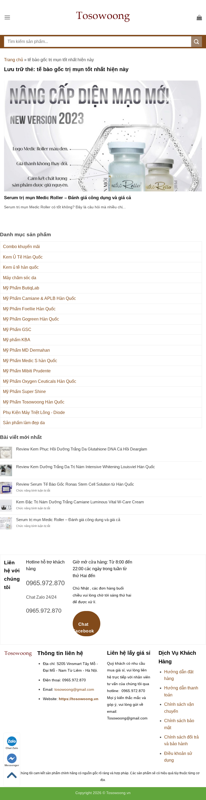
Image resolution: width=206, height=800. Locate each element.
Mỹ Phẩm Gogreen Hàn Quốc (31, 319)
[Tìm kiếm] (196, 41)
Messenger (12, 765)
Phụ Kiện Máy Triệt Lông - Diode (34, 412)
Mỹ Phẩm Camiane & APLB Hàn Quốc (39, 298)
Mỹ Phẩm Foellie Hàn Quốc (29, 309)
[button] (7, 17)
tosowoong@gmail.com (74, 690)
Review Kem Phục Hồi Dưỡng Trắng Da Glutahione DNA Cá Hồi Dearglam (81, 449)
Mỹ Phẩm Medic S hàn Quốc (30, 360)
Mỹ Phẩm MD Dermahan (26, 350)
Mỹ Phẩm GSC (17, 329)
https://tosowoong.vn (78, 699)
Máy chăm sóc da (19, 277)
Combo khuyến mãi (21, 246)
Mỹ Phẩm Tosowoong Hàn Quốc (33, 402)
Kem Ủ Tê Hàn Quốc (23, 257)
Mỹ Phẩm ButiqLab (21, 288)
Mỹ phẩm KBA (16, 339)
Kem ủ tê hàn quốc (21, 267)
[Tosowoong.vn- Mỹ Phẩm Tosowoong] (103, 17)
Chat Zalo (12, 748)
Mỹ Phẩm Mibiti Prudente (27, 371)
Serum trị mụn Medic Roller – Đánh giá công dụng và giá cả (67, 197)
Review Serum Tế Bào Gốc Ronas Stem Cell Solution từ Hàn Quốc (75, 484)
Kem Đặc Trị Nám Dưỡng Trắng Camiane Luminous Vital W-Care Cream (80, 502)
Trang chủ (13, 59)
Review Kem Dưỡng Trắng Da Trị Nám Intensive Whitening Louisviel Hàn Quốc (85, 466)
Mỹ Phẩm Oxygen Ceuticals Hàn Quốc (39, 381)
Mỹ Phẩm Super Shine (24, 391)
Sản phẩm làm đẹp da (24, 422)
